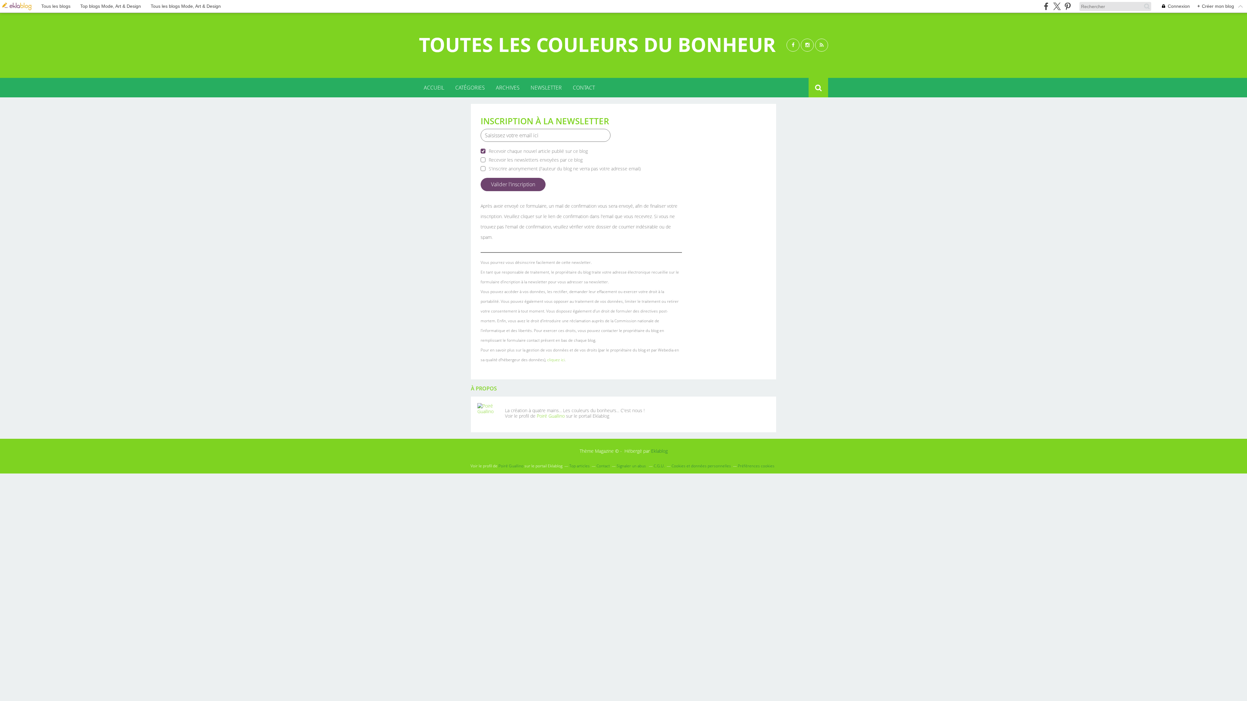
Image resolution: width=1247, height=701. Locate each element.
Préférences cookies (756, 466)
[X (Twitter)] (1057, 6)
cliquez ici (556, 360)
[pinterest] (1068, 6)
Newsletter (546, 87)
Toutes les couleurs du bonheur (597, 44)
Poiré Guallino (551, 416)
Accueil (434, 87)
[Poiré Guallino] (488, 414)
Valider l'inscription (513, 184)
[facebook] (1046, 6)
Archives (508, 87)
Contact (584, 87)
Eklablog (659, 451)
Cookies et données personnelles (701, 466)
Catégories (470, 87)
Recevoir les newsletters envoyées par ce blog (536, 160)
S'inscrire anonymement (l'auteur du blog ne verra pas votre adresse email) (565, 168)
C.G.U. (659, 466)
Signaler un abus (632, 466)
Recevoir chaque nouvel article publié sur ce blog (538, 151)
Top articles (579, 466)
